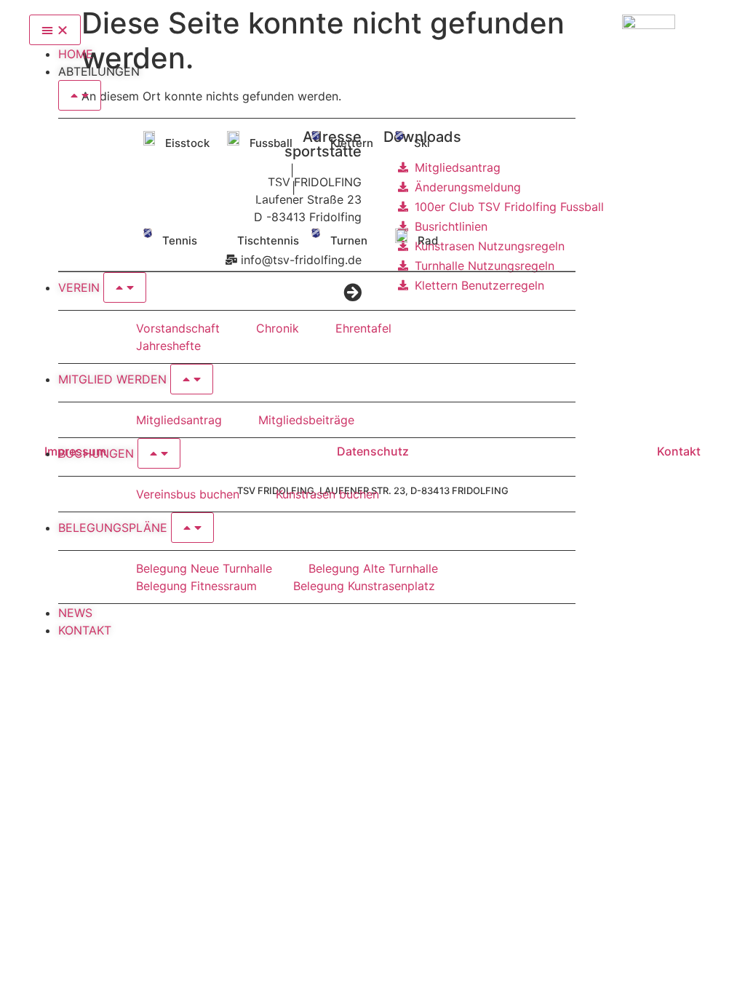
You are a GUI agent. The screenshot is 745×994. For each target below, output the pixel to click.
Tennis (179, 240)
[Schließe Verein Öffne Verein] (124, 287)
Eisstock (187, 143)
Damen (269, 187)
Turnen (348, 240)
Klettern (351, 143)
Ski (422, 143)
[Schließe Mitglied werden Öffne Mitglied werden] (191, 379)
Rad (428, 240)
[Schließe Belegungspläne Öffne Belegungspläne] (192, 527)
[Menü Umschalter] (55, 30)
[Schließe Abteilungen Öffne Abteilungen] (79, 95)
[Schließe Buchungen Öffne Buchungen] (159, 453)
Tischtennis (268, 240)
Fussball (271, 143)
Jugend (270, 205)
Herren (268, 170)
